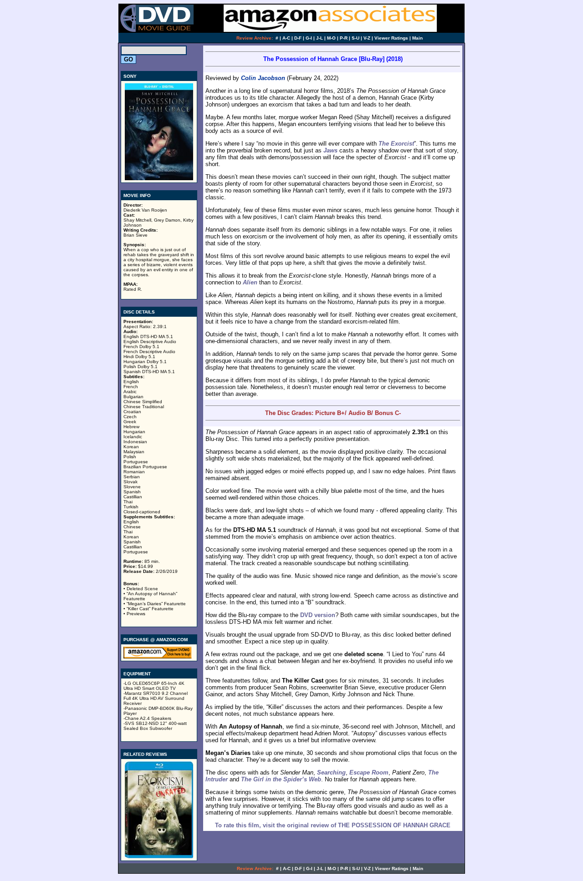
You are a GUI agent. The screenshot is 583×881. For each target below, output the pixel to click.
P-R (344, 38)
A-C (286, 38)
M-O (331, 38)
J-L (319, 38)
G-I (309, 38)
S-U (355, 38)
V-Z (366, 38)
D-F (298, 38)
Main (417, 38)
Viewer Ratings (391, 38)
